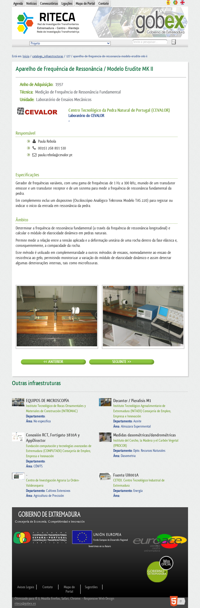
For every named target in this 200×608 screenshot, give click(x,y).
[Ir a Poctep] (40, 544)
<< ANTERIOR (53, 362)
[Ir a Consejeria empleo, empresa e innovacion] (50, 528)
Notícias (31, 3)
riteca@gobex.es (25, 603)
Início (26, 56)
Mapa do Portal (85, 3)
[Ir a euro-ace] (160, 553)
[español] (168, 3)
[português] (175, 3)
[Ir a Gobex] (160, 582)
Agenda (18, 3)
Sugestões (91, 587)
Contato (103, 3)
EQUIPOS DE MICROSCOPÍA (47, 401)
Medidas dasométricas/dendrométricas (144, 435)
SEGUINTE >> (121, 362)
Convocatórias (49, 3)
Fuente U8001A (126, 475)
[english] (182, 3)
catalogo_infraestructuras (47, 56)
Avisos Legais (25, 587)
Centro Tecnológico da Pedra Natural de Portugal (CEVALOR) (119, 110)
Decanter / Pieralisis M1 (132, 401)
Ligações (66, 3)
